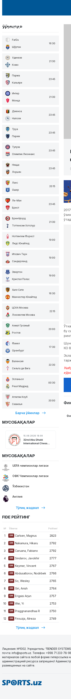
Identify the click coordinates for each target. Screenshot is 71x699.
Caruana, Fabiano (23, 550)
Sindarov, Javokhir (24, 558)
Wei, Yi (16, 603)
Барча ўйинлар (27, 413)
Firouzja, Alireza (22, 618)
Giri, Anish (18, 588)
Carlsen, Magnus (23, 535)
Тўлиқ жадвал (27, 508)
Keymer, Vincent (22, 565)
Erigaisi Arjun (20, 596)
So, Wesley (19, 581)
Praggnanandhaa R (24, 611)
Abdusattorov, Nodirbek (27, 573)
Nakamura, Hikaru (23, 543)
